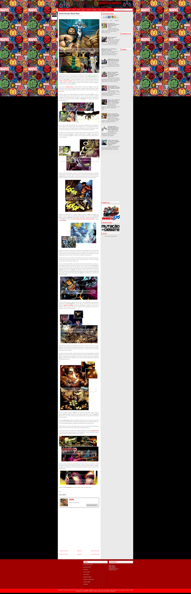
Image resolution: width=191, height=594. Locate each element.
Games (84, 574)
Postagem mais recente (63, 550)
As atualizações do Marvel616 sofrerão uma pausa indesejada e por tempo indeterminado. (113, 128)
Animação (85, 567)
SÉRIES (78, 10)
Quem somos (112, 565)
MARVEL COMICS (89, 591)
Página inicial (79, 550)
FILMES (74, 10)
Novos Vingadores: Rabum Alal (112, 38)
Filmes (84, 572)
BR (84, 569)
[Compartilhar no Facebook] (64, 494)
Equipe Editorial (112, 566)
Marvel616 (61, 10)
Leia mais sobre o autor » (92, 505)
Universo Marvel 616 (70, 590)
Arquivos (116, 20)
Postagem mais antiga (95, 550)
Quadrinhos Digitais (87, 579)
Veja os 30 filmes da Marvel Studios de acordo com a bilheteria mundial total (114, 87)
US (84, 584)
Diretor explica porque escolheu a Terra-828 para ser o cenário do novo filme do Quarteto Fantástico (114, 142)
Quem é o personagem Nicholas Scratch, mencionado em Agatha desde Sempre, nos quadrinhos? (113, 74)
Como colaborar (112, 567)
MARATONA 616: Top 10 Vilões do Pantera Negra (113, 60)
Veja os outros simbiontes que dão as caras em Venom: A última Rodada (114, 101)
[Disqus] (79, 529)
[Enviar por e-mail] (59, 494)
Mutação (100, 10)
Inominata (94, 10)
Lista (111, 20)
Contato (106, 10)
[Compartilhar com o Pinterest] (65, 494)
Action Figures (86, 564)
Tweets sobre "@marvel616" (111, 236)
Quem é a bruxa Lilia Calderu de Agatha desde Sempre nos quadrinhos (113, 115)
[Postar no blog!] (61, 494)
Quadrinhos (85, 577)
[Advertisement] (111, 178)
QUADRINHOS (67, 10)
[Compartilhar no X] (62, 494)
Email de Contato (112, 569)
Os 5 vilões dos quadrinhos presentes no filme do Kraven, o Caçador (113, 25)
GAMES (83, 10)
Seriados (85, 581)
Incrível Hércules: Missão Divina (69, 13)
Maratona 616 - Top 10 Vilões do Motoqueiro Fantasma (109, 49)
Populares (105, 20)
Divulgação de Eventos (114, 568)
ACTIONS (88, 10)
